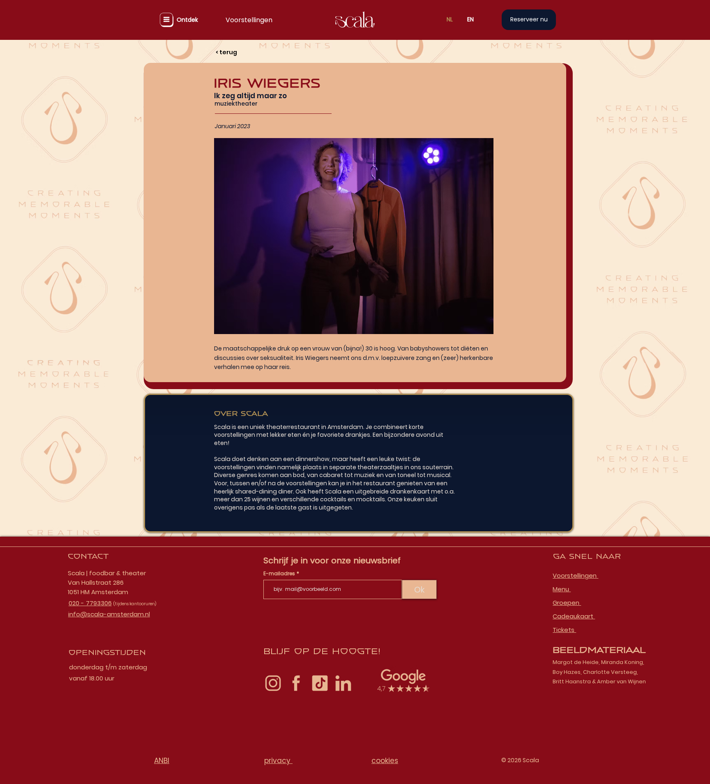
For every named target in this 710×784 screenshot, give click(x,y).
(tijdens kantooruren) (134, 604)
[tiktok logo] (320, 683)
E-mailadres (280, 573)
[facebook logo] (296, 683)
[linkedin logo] (343, 683)
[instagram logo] (273, 683)
